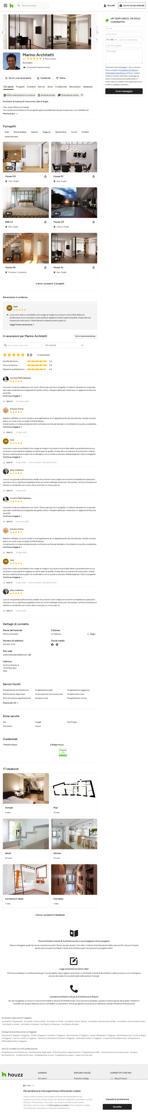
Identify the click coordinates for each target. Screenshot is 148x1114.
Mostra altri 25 (9, 703)
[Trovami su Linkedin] (57, 644)
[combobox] (32, 5)
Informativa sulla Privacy (116, 73)
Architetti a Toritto (55, 1021)
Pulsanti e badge (81, 1078)
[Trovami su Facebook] (52, 644)
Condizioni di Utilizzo (128, 70)
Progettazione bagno (64, 1055)
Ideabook (87, 86)
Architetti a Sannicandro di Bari (102, 1021)
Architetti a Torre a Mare (35, 1021)
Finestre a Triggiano (56, 1035)
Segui (92, 634)
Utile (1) (9, 401)
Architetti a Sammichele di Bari (131, 1021)
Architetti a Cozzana (30, 1024)
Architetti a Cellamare (50, 1024)
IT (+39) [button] (110, 39)
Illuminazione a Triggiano (77, 1035)
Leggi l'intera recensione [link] (21, 324)
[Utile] (4, 401)
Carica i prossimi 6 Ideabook (50, 915)
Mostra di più (9, 113)
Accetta (117, 1106)
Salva (62, 78)
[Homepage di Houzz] (12, 5)
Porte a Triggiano (38, 1035)
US (9, 308)
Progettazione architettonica (15, 1052)
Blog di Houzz (121, 1078)
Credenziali (61, 86)
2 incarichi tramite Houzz (38, 67)
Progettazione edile (91, 1052)
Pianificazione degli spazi (40, 1052)
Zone (50, 86)
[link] (12, 396)
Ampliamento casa (24, 1055)
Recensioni (75, 86)
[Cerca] (19, 5)
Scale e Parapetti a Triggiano (102, 1035)
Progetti (20, 86)
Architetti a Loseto (11, 1024)
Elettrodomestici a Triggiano (89, 1038)
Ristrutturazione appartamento (67, 1052)
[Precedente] (5, 32)
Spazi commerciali (83, 1055)
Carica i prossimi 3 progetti (50, 283)
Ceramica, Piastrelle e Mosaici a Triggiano (56, 1038)
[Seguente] (94, 32)
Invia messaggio (124, 91)
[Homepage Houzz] (12, 1074)
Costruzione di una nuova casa (114, 1052)
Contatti (31, 86)
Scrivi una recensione (85, 336)
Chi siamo (8, 86)
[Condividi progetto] (45, 176)
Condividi (45, 78)
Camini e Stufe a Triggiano (24, 1038)
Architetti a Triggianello (12, 1021)
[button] (5, 5)
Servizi (41, 86)
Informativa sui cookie (59, 1105)
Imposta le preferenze (117, 1099)
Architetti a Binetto (70, 1024)
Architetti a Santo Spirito (76, 1021)
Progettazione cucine (44, 1055)
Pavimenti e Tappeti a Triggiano (15, 1035)
